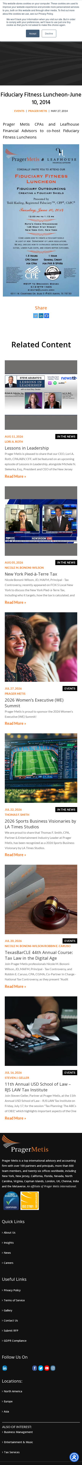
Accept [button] (32, 33)
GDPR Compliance (15, 1340)
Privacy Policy (12, 1290)
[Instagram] (53, 1368)
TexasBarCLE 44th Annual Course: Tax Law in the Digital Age (39, 955)
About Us (9, 1232)
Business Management (18, 1432)
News (7, 1252)
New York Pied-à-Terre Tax (31, 574)
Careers (8, 1263)
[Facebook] (46, 315)
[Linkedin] (41, 315)
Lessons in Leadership (27, 448)
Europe (8, 1401)
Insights (9, 1242)
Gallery (8, 1310)
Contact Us (11, 1320)
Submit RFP (11, 1330)
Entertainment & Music (18, 1442)
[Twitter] (35, 315)
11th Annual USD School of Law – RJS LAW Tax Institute (38, 1087)
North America (13, 1391)
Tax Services (12, 1452)
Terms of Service (14, 1300)
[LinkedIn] (4, 1368)
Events (19, 110)
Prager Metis (37, 110)
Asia (6, 1411)
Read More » (15, 476)
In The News (66, 436)
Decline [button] (49, 33)
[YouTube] (46, 1368)
